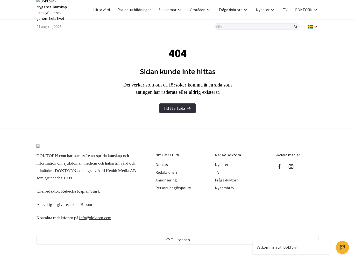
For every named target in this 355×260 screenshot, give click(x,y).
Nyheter (263, 9)
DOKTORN (304, 9)
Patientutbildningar (134, 9)
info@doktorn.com (95, 217)
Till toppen (180, 239)
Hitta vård (101, 9)
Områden (197, 9)
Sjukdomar (167, 9)
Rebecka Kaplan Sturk (80, 191)
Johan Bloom (81, 204)
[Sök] (295, 26)
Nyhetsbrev (224, 187)
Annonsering (166, 180)
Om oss (162, 164)
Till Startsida (174, 108)
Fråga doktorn (230, 9)
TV (285, 9)
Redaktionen (166, 172)
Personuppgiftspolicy (173, 187)
